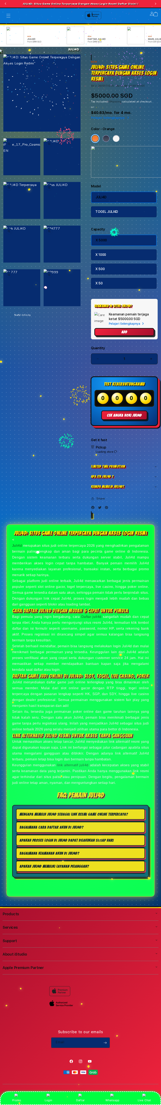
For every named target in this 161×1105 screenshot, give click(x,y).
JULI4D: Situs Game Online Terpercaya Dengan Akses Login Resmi (80, 3)
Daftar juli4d (91, 617)
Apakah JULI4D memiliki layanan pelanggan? (54, 866)
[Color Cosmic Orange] (95, 138)
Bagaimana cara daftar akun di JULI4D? (51, 827)
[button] (124, 467)
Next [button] (155, 4)
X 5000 (101, 240)
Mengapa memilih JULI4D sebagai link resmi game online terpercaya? (73, 814)
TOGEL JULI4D (106, 212)
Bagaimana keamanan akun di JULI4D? (49, 853)
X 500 (100, 269)
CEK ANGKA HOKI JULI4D (124, 415)
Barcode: (122, 85)
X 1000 (100, 255)
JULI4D (101, 197)
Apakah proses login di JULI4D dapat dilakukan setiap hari (66, 840)
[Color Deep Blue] (106, 138)
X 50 (99, 283)
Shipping (115, 101)
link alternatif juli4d (72, 765)
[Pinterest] (107, 508)
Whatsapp (112, 1100)
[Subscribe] (105, 1042)
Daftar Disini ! (128, 3)
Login (48, 1100)
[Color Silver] (116, 138)
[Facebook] (94, 508)
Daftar (80, 1100)
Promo (16, 1100)
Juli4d (17, 545)
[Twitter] (101, 508)
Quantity (98, 348)
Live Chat (144, 1100)
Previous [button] (5, 4)
